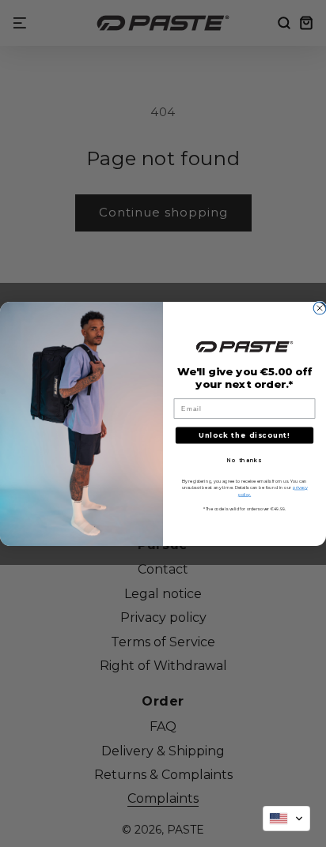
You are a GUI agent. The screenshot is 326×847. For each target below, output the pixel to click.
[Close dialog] (319, 308)
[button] (286, 818)
